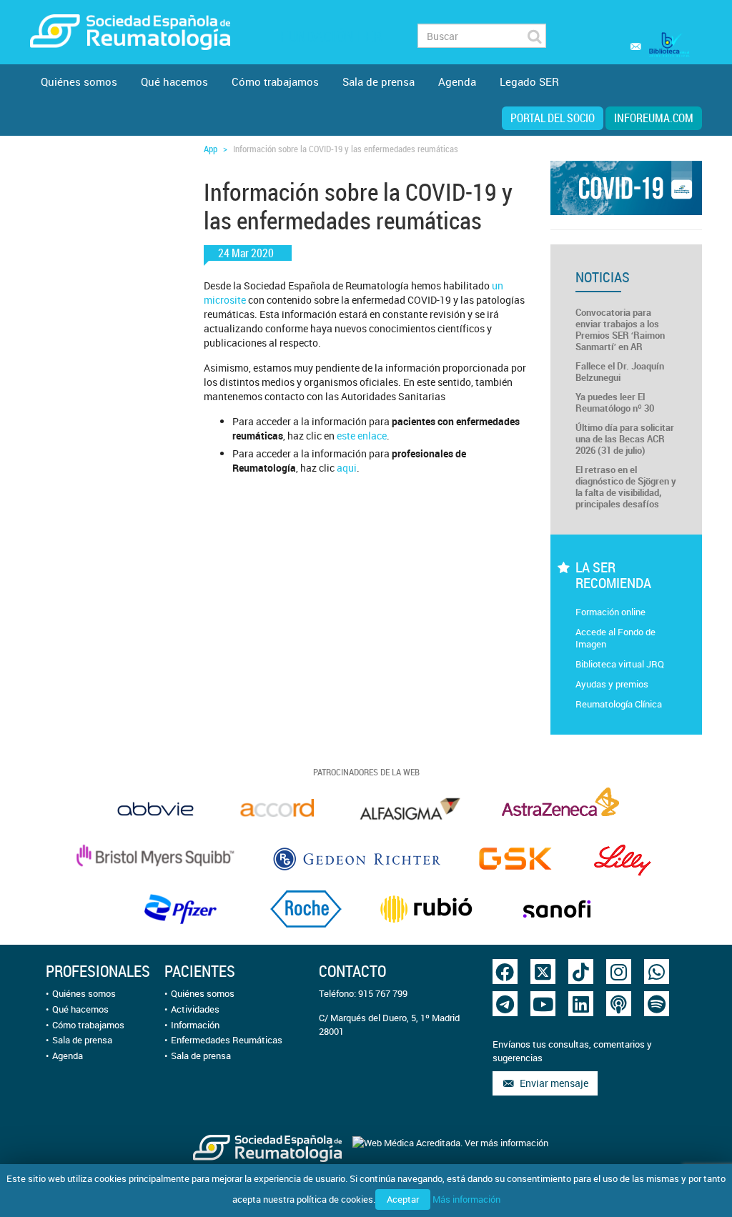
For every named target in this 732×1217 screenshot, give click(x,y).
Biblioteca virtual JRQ (619, 663)
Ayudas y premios (611, 683)
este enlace (362, 435)
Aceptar (403, 1199)
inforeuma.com (653, 118)
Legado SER (529, 81)
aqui (347, 468)
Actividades (195, 1009)
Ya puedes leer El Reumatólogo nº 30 (614, 402)
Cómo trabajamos (275, 81)
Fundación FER (331, 36)
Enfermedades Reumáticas (226, 1039)
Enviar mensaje (551, 1083)
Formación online (610, 611)
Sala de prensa (378, 81)
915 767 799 (382, 993)
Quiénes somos (79, 81)
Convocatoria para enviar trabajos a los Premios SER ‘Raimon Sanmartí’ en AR (620, 329)
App (210, 148)
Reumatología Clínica (618, 703)
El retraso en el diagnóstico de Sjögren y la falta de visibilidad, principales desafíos (625, 486)
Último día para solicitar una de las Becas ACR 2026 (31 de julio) (624, 439)
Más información (466, 1199)
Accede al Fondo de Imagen (615, 637)
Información (195, 1024)
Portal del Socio (552, 118)
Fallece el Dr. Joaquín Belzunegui (619, 371)
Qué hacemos (174, 81)
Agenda (457, 81)
